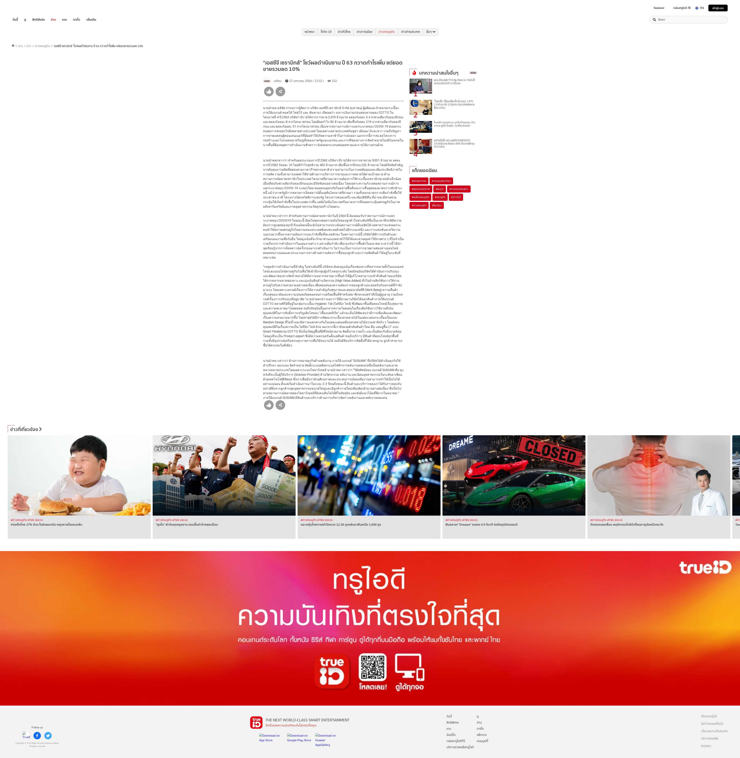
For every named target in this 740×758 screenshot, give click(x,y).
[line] (26, 736)
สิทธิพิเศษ (38, 19)
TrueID (23, 8)
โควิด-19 (326, 31)
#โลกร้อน (437, 205)
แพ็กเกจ (482, 735)
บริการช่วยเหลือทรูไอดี (460, 747)
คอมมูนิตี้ (482, 741)
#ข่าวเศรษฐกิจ (419, 205)
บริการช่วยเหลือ (709, 739)
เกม (64, 19)
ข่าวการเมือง (364, 31)
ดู (25, 19)
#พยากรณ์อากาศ (421, 189)
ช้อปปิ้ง (451, 735)
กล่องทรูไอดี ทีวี (682, 8)
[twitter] (48, 736)
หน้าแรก (309, 31)
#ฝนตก (440, 189)
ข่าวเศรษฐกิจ (387, 31)
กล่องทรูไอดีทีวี (456, 741)
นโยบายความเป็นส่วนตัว (714, 731)
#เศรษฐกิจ (440, 197)
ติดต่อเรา (706, 746)
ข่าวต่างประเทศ (410, 31)
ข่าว (29, 46)
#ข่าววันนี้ (456, 197)
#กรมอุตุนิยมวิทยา (441, 181)
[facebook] (37, 736)
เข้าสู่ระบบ (718, 8)
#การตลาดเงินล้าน (458, 189)
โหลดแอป (659, 8)
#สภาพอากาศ (419, 181)
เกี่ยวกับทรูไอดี (709, 716)
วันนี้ (15, 19)
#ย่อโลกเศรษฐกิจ (420, 197)
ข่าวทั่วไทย (344, 31)
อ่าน (53, 19)
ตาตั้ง (76, 19)
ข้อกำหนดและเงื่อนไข (712, 724)
